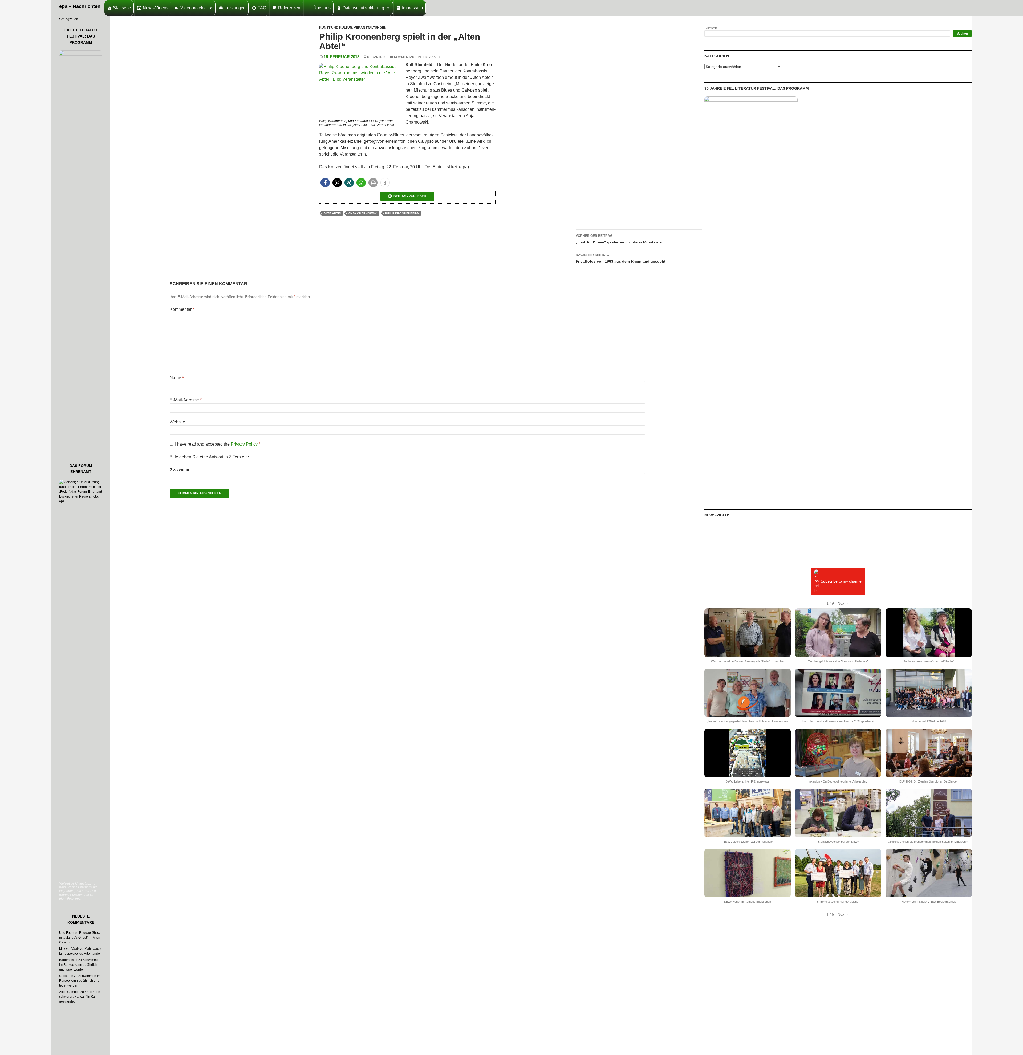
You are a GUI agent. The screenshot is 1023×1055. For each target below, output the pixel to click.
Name (177, 378)
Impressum (412, 8)
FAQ (262, 8)
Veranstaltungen (370, 28)
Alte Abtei (332, 213)
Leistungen (235, 8)
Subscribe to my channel (841, 581)
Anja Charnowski (362, 213)
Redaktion (376, 57)
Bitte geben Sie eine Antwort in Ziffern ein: (209, 457)
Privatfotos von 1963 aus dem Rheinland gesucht (620, 258)
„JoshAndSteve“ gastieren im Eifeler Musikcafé (619, 239)
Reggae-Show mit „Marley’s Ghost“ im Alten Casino (79, 937)
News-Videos (155, 8)
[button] (325, 182)
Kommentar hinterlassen (417, 57)
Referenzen (289, 8)
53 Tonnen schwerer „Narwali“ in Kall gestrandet (79, 996)
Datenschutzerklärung (363, 8)
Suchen (710, 28)
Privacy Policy (245, 444)
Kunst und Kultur (335, 28)
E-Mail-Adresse (186, 400)
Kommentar (182, 309)
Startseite (122, 8)
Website (177, 422)
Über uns (322, 8)
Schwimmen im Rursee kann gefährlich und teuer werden (79, 964)
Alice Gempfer (69, 992)
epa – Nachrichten (79, 6)
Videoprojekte (193, 8)
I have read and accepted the (217, 444)
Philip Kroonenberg (402, 213)
